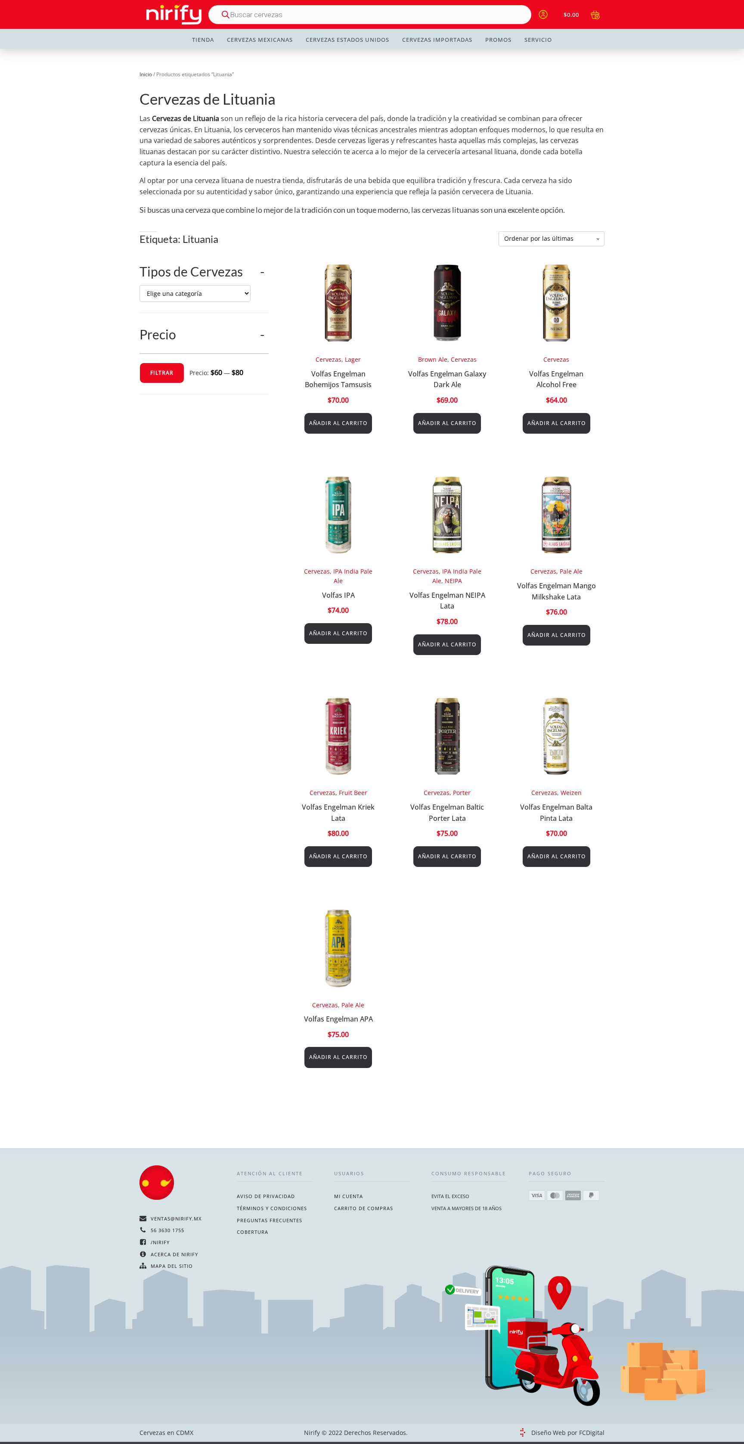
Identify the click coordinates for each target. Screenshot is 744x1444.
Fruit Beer (353, 793)
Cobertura (252, 1232)
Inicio (146, 74)
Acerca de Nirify (174, 1254)
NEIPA (453, 581)
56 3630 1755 (167, 1230)
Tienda (203, 39)
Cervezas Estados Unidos (347, 39)
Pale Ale (571, 571)
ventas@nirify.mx (176, 1218)
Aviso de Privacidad (266, 1196)
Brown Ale (432, 359)
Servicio (538, 39)
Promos (498, 39)
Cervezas (328, 359)
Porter (462, 793)
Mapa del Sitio (172, 1266)
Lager (353, 359)
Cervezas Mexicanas (260, 39)
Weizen (571, 793)
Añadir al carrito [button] (338, 423)
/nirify (160, 1242)
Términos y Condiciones (272, 1208)
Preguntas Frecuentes (269, 1220)
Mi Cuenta (348, 1196)
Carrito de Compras (363, 1208)
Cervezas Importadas (437, 39)
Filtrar (162, 372)
